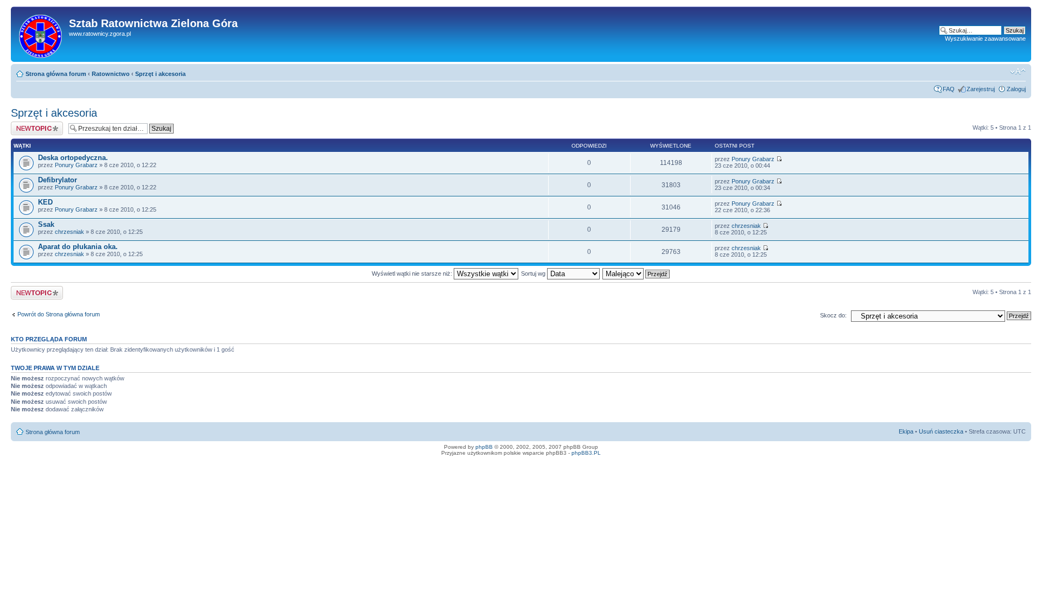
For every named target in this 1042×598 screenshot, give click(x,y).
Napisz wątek (29, 125)
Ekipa (906, 431)
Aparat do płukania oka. (78, 247)
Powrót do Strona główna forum (58, 314)
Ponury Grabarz (76, 165)
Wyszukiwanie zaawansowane (985, 38)
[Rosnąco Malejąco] (636, 273)
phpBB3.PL (586, 453)
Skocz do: (833, 315)
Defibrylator (57, 180)
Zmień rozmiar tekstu (1018, 72)
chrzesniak (69, 231)
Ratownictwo (111, 74)
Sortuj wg (534, 273)
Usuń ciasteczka (941, 431)
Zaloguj (1016, 89)
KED (45, 202)
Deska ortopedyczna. (73, 158)
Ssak (46, 224)
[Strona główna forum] (41, 34)
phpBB (484, 447)
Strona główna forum (56, 74)
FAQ (949, 89)
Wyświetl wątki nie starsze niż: (413, 273)
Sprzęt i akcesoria (160, 74)
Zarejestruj (981, 89)
